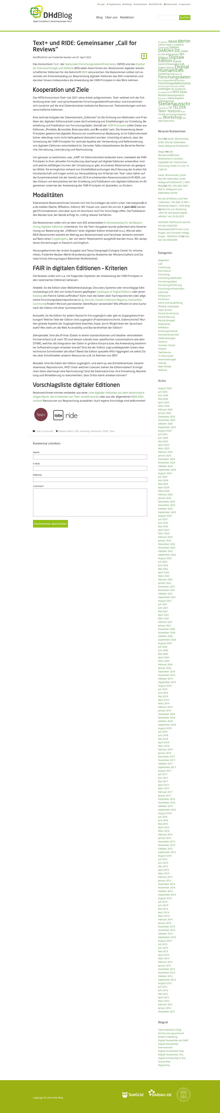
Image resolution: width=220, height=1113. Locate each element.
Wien (160, 118)
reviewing (85, 431)
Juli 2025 (162, 434)
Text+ (56, 64)
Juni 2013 (163, 947)
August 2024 (165, 473)
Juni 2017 (163, 777)
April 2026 (163, 402)
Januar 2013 (164, 965)
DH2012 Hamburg (167, 1036)
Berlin (184, 41)
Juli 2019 (162, 689)
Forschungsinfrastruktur (168, 86)
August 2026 (165, 388)
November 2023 (166, 505)
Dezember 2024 (166, 459)
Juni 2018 (163, 735)
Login (102, 4)
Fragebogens (60, 239)
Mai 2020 (163, 653)
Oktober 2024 (165, 466)
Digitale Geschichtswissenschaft (171, 63)
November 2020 (166, 632)
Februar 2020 (165, 664)
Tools (183, 111)
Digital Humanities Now (171, 1050)
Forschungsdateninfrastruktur (171, 80)
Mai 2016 (163, 823)
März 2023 (163, 533)
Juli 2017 (162, 774)
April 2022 (163, 572)
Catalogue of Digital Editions (114, 291)
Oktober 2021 (165, 593)
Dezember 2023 (166, 501)
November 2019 (166, 675)
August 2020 (165, 643)
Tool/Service (164, 352)
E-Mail (36, 463)
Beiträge (128, 4)
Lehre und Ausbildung (170, 302)
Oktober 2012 (165, 976)
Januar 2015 (164, 880)
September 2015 (167, 852)
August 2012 (165, 983)
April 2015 (163, 869)
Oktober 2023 (165, 508)
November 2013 (166, 930)
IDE (77, 431)
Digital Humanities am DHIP (173, 1040)
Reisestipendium (175, 95)
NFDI (175, 92)
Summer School (166, 345)
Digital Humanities (173, 68)
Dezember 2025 (166, 416)
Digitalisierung (166, 73)
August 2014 (165, 898)
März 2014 (163, 915)
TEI (170, 107)
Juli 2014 (162, 901)
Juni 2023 (163, 522)
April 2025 (163, 444)
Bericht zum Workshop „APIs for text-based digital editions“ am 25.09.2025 (172, 213)
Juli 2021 (162, 604)
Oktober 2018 (165, 721)
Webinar (162, 370)
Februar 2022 (165, 579)
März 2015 (163, 873)
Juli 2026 (162, 391)
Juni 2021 (163, 607)
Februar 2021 (165, 621)
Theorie (162, 348)
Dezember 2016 (166, 799)
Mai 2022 (163, 568)
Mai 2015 (163, 866)
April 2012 (163, 997)
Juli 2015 (162, 859)
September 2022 (167, 554)
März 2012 (163, 1000)
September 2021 (167, 597)
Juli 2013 (162, 944)
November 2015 (166, 845)
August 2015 (165, 855)
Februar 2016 (165, 834)
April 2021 (163, 614)
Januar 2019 (164, 710)
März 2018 (163, 745)
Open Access (165, 309)
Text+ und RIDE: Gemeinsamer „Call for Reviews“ (85, 46)
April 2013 (163, 954)
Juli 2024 (162, 476)
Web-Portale (164, 366)
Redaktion (127, 17)
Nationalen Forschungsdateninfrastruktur (91, 64)
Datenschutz (171, 4)
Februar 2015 (165, 876)
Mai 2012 (163, 993)
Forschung (164, 274)
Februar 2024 (165, 494)
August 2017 (165, 770)
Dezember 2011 (166, 1011)
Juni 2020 (163, 650)
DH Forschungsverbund (171, 1033)
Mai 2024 (163, 483)
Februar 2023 (165, 536)
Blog (99, 17)
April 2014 (163, 912)
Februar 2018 (165, 749)
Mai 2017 (163, 781)
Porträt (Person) (166, 316)
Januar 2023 (164, 540)
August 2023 (165, 515)
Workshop (172, 117)
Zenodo (89, 300)
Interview (163, 292)
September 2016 (167, 809)
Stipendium (163, 108)
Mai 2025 (163, 441)
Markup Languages (168, 306)
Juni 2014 (163, 905)
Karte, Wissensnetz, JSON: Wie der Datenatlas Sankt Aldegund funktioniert (173, 142)
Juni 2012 (163, 990)
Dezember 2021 (166, 586)
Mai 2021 (163, 611)
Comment (38, 486)
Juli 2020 (162, 646)
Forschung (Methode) (169, 277)
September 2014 (167, 894)
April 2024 (163, 487)
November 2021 (166, 590)
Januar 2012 (164, 1007)
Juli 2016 (162, 816)
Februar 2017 (165, 791)
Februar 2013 (165, 961)
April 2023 (163, 529)
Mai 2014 (163, 908)
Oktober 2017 (165, 763)
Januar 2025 (164, 455)
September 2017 (167, 767)
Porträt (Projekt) (166, 320)
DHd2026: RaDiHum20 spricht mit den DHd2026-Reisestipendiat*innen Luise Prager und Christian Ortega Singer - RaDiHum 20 (174, 229)
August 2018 (165, 728)
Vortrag (162, 362)
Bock (160, 138)
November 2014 (166, 887)
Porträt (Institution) (168, 313)
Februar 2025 (165, 451)
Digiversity (164, 1065)
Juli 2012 (162, 986)
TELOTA (179, 107)
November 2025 (166, 420)
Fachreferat (164, 270)
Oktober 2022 (165, 551)
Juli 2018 (162, 731)
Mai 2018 (163, 738)
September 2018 (167, 724)
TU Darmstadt (165, 355)
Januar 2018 (164, 753)
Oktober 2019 (165, 678)
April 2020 (163, 657)
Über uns (111, 17)
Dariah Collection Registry (111, 300)
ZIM (160, 120)
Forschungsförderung (170, 285)
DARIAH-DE (156, 4)
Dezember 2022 (166, 544)
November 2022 (166, 547)
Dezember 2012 (166, 969)
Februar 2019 (165, 706)
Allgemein (163, 260)
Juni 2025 (163, 437)
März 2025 (163, 448)
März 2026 (163, 405)
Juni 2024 (163, 480)
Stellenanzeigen (167, 338)
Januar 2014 (164, 922)
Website (37, 474)
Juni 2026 (163, 395)
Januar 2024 (164, 498)
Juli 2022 (162, 561)
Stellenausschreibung (182, 103)
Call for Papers (165, 44)
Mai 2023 (163, 526)
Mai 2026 (163, 398)
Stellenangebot (175, 98)
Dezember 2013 (166, 926)
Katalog (38, 295)
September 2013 (167, 937)
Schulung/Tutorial (167, 331)
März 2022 (163, 575)
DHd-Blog (58, 1097)
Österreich (168, 120)
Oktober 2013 (165, 933)
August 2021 (165, 600)
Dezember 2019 (166, 671)
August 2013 (165, 940)
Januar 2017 (164, 795)
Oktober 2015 (165, 848)
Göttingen (164, 89)
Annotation (163, 42)
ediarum (178, 74)
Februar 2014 (165, 919)
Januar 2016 (164, 837)
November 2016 (166, 802)
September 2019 (167, 682)
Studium (162, 341)
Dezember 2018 (166, 714)
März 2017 (163, 788)
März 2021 (163, 618)
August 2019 (165, 685)
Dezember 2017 (166, 756)
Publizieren (164, 323)
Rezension (96, 431)
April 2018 (163, 742)
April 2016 (163, 827)
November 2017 (166, 760)
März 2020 (163, 660)
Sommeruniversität (168, 334)
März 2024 (163, 490)
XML (184, 118)
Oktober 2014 (165, 891)
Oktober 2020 (165, 636)
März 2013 (163, 958)
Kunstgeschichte (165, 92)
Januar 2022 (164, 583)
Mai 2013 (163, 951)
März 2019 (163, 703)
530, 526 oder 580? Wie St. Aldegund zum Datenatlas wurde (173, 189)
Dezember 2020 (166, 629)
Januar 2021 (164, 625)
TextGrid (173, 111)
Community (47, 431)
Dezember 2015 (166, 841)
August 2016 (165, 813)
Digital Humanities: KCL (171, 1054)
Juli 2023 (162, 519)
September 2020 (167, 639)
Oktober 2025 (165, 423)
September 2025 (167, 427)
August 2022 (165, 558)
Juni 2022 (163, 565)
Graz (182, 86)
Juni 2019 (163, 692)
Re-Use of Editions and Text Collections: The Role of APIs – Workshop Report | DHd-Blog (174, 202)
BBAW (172, 41)
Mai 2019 (163, 696)
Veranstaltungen (167, 359)
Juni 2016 (163, 820)
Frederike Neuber (62, 57)
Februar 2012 (165, 1004)
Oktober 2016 (165, 806)
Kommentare (141, 4)
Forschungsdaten (174, 77)
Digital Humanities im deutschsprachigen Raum (50, 13)
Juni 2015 (163, 862)
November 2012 (166, 972)
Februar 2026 (165, 409)
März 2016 (163, 830)
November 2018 (166, 717)
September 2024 (167, 469)
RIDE (85, 72)
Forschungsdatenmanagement (179, 83)
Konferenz (180, 88)
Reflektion (163, 327)
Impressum (186, 4)
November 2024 (166, 462)
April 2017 (163, 784)
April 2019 (163, 699)
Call (38, 431)
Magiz (161, 151)
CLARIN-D (178, 44)
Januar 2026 (164, 413)
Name (36, 452)
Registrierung (115, 4)
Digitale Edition (66, 431)
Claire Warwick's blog (169, 1029)
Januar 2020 (164, 668)
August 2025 (165, 430)
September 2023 (167, 512)
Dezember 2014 (166, 884)
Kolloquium (164, 295)
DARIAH (174, 47)
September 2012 (167, 979)
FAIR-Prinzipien (117, 125)
